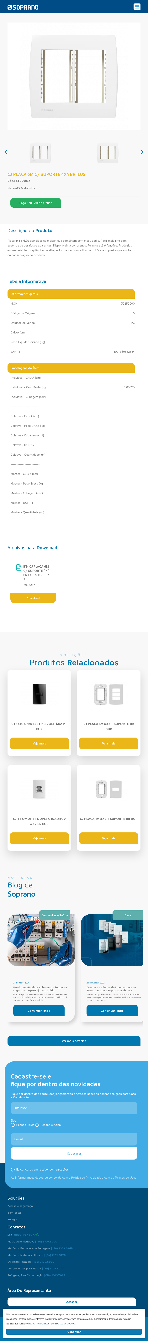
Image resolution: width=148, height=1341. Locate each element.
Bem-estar (14, 1212)
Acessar (71, 1302)
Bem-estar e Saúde (55, 915)
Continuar (74, 1331)
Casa (127, 915)
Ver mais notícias (74, 1041)
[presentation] (6, 151)
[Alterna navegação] (137, 6)
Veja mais (39, 743)
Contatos (16, 1226)
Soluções (16, 1198)
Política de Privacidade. (36, 1323)
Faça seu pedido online (35, 203)
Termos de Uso (125, 1177)
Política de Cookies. (65, 1323)
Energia (12, 1219)
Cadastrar (74, 1153)
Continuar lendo (39, 1011)
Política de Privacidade (86, 1177)
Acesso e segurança (20, 1205)
